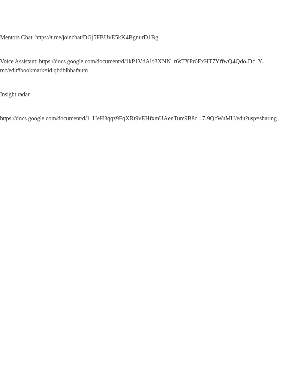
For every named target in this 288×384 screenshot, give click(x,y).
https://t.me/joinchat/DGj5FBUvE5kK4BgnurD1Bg (96, 37)
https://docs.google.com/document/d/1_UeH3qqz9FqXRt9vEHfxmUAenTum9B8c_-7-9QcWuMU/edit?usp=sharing (138, 118)
